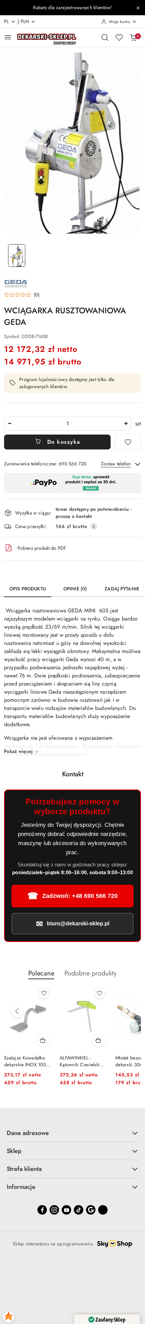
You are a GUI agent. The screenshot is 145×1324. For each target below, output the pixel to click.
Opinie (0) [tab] (75, 588)
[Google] (90, 1210)
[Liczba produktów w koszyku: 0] (133, 37)
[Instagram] (54, 1210)
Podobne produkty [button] (90, 973)
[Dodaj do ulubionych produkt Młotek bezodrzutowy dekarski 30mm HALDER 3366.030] (99, 993)
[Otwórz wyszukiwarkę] (105, 37)
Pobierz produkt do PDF (42, 548)
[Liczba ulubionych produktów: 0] (119, 37)
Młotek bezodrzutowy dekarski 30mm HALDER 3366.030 (81, 1061)
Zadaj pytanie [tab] (122, 588)
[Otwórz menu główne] (8, 37)
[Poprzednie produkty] (17, 1011)
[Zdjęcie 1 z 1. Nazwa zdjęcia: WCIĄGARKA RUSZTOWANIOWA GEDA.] (16, 255)
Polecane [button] (41, 973)
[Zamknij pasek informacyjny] (138, 8)
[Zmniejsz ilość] (9, 423)
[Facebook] (42, 1210)
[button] (21, 294)
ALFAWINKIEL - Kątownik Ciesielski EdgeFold (24, 1061)
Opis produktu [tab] (27, 588)
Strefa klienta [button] (24, 1168)
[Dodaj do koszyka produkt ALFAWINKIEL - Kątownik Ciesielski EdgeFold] (43, 1040)
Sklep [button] (14, 1151)
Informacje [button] (21, 1186)
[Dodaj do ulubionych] (128, 442)
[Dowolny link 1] (103, 1210)
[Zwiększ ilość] (126, 423)
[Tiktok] (78, 1210)
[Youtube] (66, 1210)
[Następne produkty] (128, 1011)
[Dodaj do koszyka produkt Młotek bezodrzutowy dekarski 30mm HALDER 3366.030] (98, 1040)
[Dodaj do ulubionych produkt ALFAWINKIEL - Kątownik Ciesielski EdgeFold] (44, 993)
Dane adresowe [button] (28, 1133)
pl (6, 21)
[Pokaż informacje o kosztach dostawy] (93, 526)
